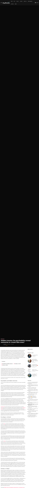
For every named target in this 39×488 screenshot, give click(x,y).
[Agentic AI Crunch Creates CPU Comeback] (29, 370)
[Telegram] (6, 345)
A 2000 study (2, 406)
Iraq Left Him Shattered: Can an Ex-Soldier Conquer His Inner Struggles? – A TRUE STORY (33, 407)
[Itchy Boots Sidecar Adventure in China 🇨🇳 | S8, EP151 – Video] (29, 366)
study (4, 423)
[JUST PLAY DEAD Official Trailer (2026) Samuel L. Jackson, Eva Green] (29, 361)
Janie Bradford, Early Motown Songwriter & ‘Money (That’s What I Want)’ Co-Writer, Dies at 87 (32, 416)
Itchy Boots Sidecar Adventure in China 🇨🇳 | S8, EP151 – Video (35, 365)
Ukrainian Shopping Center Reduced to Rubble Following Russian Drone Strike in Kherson (33, 386)
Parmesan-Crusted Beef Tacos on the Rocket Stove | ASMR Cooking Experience (33, 411)
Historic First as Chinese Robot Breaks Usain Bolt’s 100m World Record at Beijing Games (33, 383)
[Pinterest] (5, 345)
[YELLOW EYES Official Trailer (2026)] (29, 356)
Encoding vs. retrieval (17, 363)
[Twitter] (4, 345)
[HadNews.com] (6, 3)
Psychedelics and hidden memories (7, 363)
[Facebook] (3, 345)
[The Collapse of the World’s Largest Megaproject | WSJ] (29, 375)
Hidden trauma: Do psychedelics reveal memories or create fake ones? (14, 487)
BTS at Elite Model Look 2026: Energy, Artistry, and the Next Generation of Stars (33, 400)
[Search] (37, 2)
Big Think (5, 344)
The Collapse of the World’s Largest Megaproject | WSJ (34, 375)
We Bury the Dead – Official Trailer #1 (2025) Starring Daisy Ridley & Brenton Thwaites (33, 390)
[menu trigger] (2, 2)
